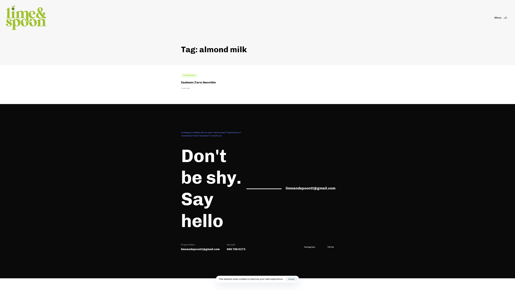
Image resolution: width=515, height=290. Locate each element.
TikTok (330, 247)
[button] (501, 17)
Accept (291, 279)
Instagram (309, 247)
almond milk (189, 75)
